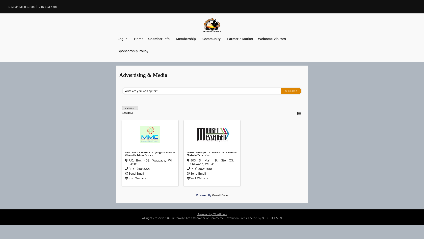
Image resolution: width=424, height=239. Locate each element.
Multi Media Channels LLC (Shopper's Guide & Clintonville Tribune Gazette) (150, 153)
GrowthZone (220, 195)
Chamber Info (159, 39)
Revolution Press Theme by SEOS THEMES (253, 218)
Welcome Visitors (272, 39)
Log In (123, 39)
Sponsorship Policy (133, 51)
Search (292, 91)
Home (138, 39)
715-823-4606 (48, 6)
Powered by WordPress (212, 214)
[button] (291, 113)
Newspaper (129, 108)
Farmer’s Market (240, 39)
